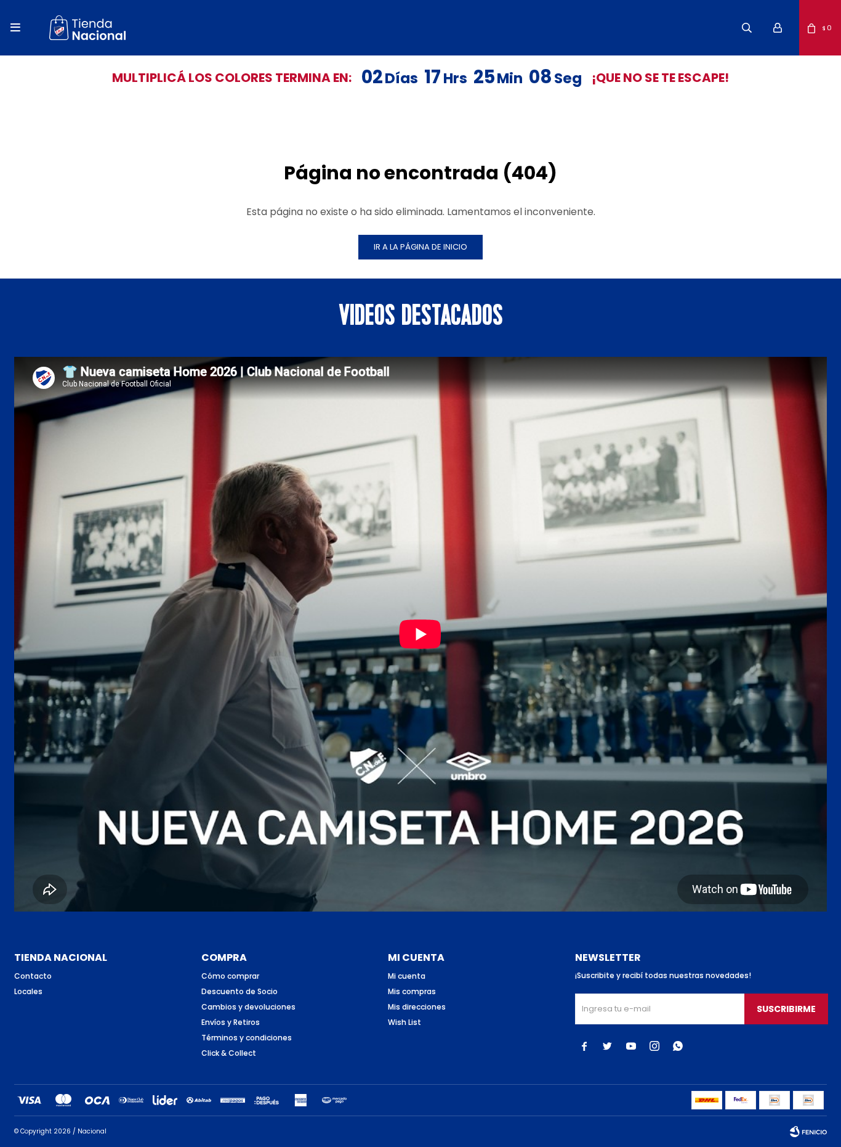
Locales (28, 991)
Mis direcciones (417, 1007)
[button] (746, 27)
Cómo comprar (230, 976)
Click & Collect (228, 1053)
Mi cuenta (406, 976)
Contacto (33, 976)
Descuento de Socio (239, 991)
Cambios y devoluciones (248, 1007)
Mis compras (412, 991)
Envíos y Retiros (230, 1022)
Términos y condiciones (246, 1037)
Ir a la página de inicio (420, 247)
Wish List (404, 1022)
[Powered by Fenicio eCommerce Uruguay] (808, 1131)
